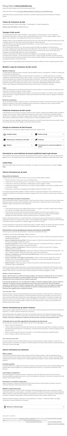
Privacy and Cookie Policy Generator (34, 421)
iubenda (4, 420)
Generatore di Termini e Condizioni (54, 418)
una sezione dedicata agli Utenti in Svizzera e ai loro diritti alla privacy (35, 11)
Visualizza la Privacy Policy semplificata (56, 423)
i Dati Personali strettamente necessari (31, 420)
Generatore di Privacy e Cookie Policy (28, 418)
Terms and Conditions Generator (55, 421)
